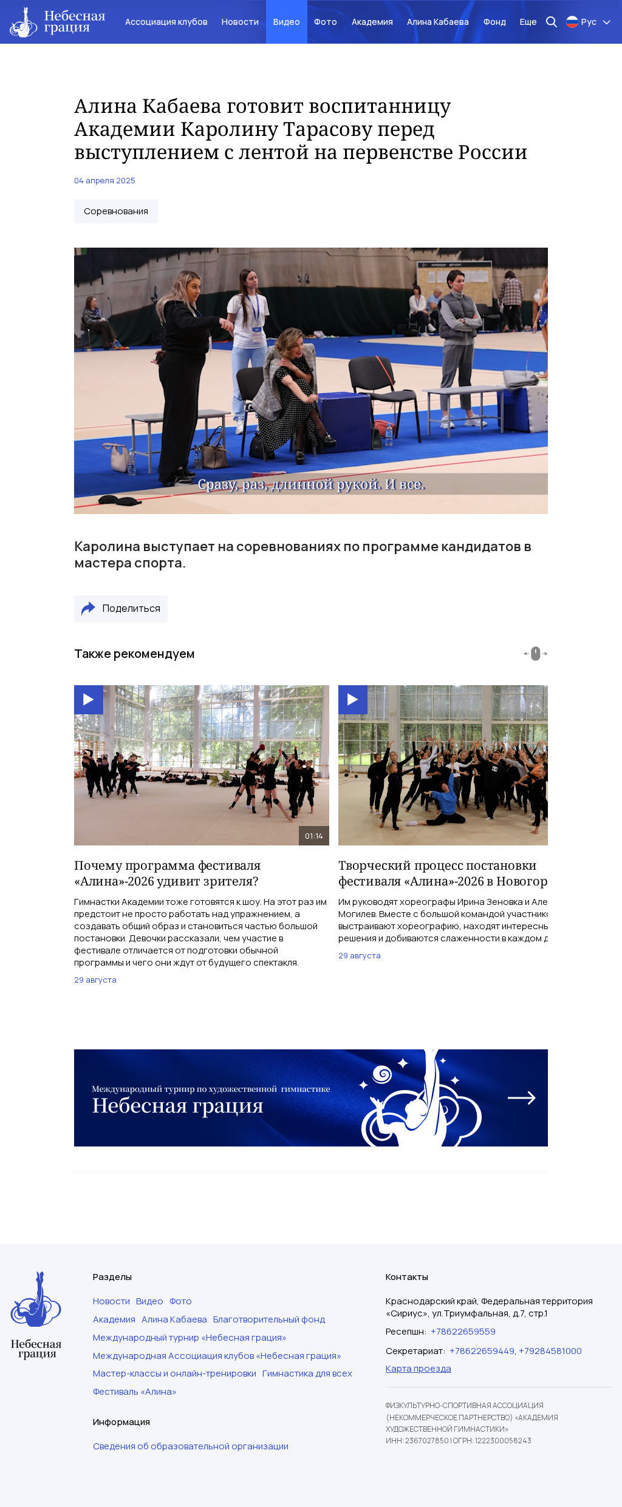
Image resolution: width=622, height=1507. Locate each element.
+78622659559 (463, 1331)
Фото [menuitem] (325, 21)
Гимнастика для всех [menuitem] (307, 1373)
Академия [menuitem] (372, 21)
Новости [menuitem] (240, 21)
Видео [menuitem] (286, 21)
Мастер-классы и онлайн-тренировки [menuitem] (174, 1373)
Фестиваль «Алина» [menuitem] (135, 1392)
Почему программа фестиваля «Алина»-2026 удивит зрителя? (167, 873)
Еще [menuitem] (528, 21)
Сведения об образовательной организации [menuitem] (191, 1446)
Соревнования (116, 211)
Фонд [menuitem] (495, 21)
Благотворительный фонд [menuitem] (269, 1319)
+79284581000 (550, 1350)
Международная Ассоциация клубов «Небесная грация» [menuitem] (217, 1356)
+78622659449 (481, 1350)
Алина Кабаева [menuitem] (438, 21)
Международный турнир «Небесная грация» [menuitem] (190, 1338)
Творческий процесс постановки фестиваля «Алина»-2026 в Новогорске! (455, 873)
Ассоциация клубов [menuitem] (166, 21)
